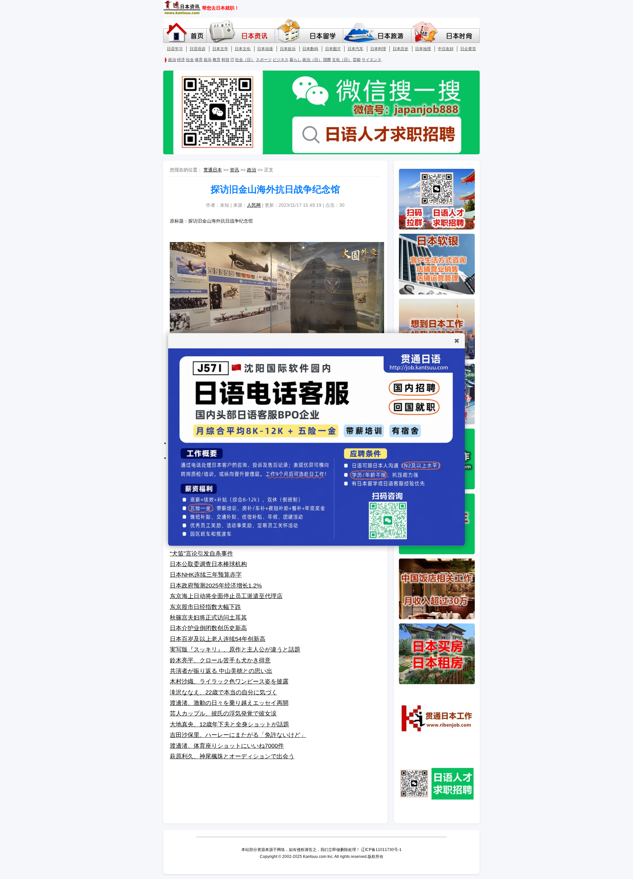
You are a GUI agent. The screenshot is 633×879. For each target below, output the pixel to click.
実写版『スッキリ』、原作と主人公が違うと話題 (235, 649)
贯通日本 (212, 169)
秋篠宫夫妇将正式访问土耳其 (208, 617)
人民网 (254, 205)
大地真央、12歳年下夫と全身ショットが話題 (229, 724)
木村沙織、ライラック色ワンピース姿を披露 (229, 681)
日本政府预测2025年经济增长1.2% (216, 585)
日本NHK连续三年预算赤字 (206, 574)
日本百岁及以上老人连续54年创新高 (217, 639)
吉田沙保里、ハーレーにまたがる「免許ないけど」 (238, 735)
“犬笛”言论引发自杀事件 (201, 553)
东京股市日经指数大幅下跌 (205, 607)
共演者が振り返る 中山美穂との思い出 (221, 671)
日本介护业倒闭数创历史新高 (208, 628)
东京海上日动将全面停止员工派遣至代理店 (226, 596)
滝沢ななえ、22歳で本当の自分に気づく (223, 692)
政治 (251, 169)
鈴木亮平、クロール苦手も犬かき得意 (220, 660)
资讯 (234, 169)
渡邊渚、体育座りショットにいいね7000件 (227, 746)
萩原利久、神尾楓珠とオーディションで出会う (232, 756)
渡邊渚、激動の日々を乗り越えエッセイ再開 (229, 703)
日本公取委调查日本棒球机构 (208, 564)
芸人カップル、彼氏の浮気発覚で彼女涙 (223, 713)
